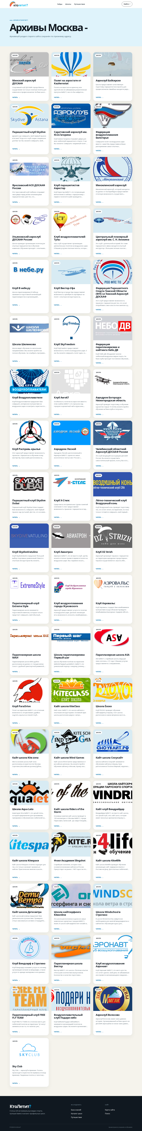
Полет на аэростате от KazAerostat (67, 82)
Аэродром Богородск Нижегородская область (111, 399)
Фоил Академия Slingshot (69, 860)
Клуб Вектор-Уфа (64, 288)
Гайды (59, 4)
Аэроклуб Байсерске (108, 80)
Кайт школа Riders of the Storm (69, 810)
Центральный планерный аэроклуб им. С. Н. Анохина (112, 238)
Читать (16, 97)
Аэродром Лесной (65, 449)
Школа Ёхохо (104, 706)
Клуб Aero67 (61, 397)
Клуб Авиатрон (63, 552)
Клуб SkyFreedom (64, 344)
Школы (68, 4)
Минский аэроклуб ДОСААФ (24, 82)
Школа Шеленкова (24, 344)
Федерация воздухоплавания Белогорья (107, 134)
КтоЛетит (20, 1106)
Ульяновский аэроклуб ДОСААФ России (26, 238)
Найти (127, 4)
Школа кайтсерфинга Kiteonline (67, 913)
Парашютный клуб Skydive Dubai (28, 502)
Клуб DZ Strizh (104, 552)
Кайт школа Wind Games (69, 757)
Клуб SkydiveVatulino (25, 552)
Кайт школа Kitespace (25, 860)
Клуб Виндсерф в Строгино (28, 963)
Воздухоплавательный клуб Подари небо (68, 1016)
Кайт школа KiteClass (67, 706)
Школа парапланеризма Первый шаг (69, 656)
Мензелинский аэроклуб (111, 185)
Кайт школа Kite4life (108, 860)
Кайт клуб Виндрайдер (110, 809)
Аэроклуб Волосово (108, 1014)
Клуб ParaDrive (21, 706)
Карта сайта (110, 1110)
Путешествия (79, 4)
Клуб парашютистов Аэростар (66, 186)
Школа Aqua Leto (22, 809)
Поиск (107, 1113)
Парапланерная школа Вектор (68, 965)
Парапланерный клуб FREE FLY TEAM (28, 1016)
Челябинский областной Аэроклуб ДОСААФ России (112, 450)
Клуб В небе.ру (21, 288)
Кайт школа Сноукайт (109, 757)
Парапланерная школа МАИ (26, 656)
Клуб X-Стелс (62, 500)
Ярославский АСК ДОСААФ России (28, 186)
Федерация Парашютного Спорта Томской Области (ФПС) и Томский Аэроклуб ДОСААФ (112, 292)
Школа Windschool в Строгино (108, 913)
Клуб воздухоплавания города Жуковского (68, 604)
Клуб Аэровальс (105, 603)
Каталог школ (76, 1113)
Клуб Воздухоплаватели (27, 397)
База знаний (76, 1110)
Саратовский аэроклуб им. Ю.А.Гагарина (70, 133)
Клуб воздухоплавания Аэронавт (110, 965)
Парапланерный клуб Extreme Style (25, 604)
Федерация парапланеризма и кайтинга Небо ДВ (107, 347)
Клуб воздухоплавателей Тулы (69, 238)
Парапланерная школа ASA (112, 654)
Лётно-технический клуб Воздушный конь (111, 502)
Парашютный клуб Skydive (28, 132)
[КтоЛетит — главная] (19, 4)
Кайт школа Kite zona (25, 757)
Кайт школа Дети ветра (26, 912)
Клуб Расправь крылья (26, 449)
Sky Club (17, 1066)
